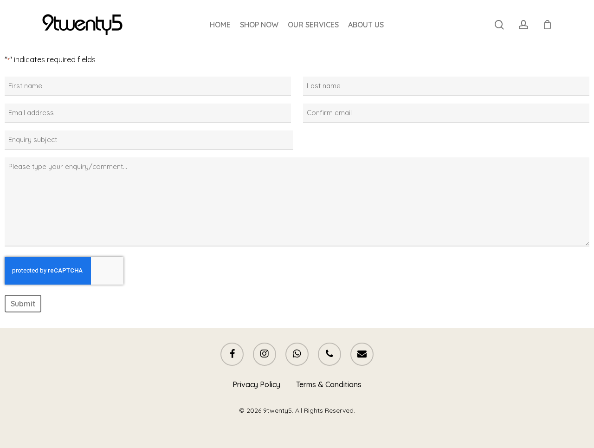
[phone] (329, 354)
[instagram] (264, 354)
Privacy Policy (256, 384)
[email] (362, 354)
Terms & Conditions (329, 384)
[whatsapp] (297, 354)
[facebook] (232, 354)
